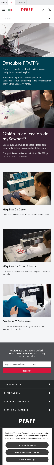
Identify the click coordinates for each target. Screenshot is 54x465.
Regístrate (27, 370)
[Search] (50, 18)
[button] (50, 10)
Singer (4, 3)
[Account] (43, 10)
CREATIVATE (20, 3)
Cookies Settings (27, 459)
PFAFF (11, 3)
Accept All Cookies (27, 445)
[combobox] (27, 18)
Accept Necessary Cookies (27, 452)
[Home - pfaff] (26, 10)
